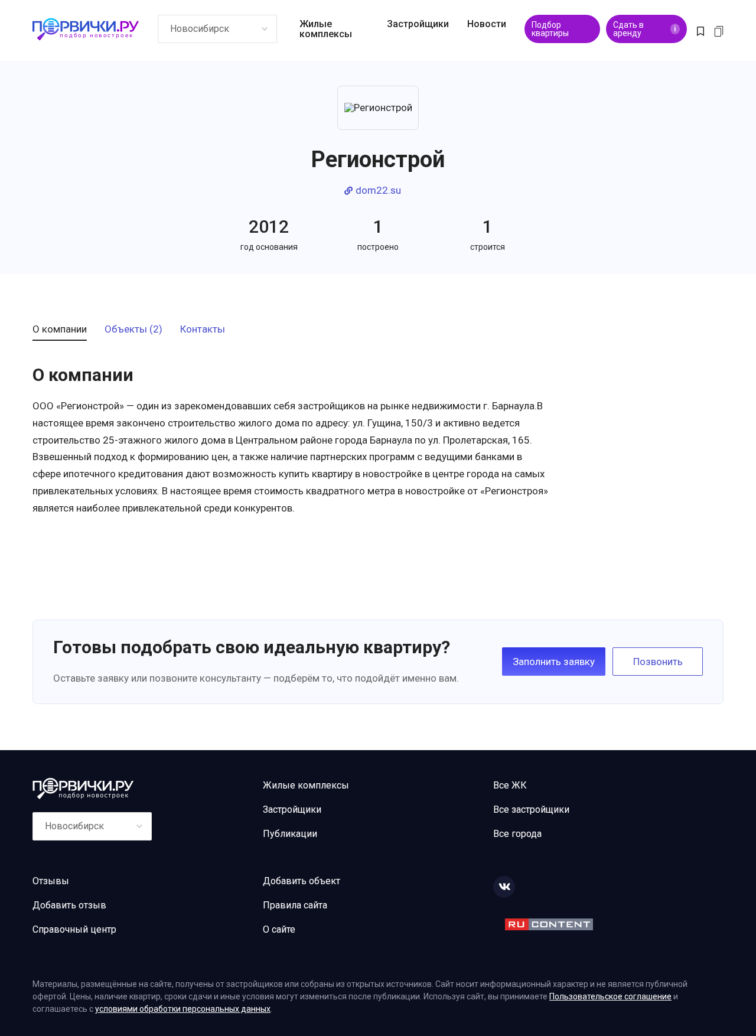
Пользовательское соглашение (610, 996)
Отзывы (50, 881)
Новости (486, 24)
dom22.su (378, 190)
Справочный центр (74, 929)
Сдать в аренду (644, 29)
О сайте (279, 929)
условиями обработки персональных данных (183, 1009)
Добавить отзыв (69, 905)
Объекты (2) (133, 329)
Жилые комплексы (325, 29)
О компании (59, 329)
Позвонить (658, 661)
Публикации (290, 833)
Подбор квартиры (550, 29)
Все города (517, 833)
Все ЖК (510, 785)
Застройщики (418, 24)
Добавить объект (301, 881)
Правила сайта (295, 905)
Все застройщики (531, 809)
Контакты (202, 329)
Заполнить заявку (554, 661)
